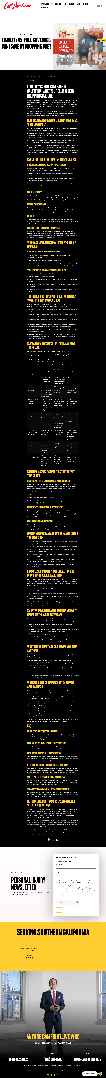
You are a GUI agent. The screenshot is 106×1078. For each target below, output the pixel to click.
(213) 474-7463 (28, 958)
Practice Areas (45, 4)
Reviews (71, 4)
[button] (49, 839)
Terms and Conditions (29, 1070)
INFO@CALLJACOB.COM (87, 1059)
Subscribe (59, 911)
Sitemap (80, 1070)
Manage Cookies (63, 1070)
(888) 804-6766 (53, 1059)
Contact (85, 4)
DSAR (73, 1070)
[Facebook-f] (51, 1075)
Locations (58, 4)
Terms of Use (75, 893)
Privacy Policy (65, 893)
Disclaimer (42, 1070)
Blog (78, 4)
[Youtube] (48, 1075)
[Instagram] (55, 1075)
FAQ (65, 4)
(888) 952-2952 (45, 7)
